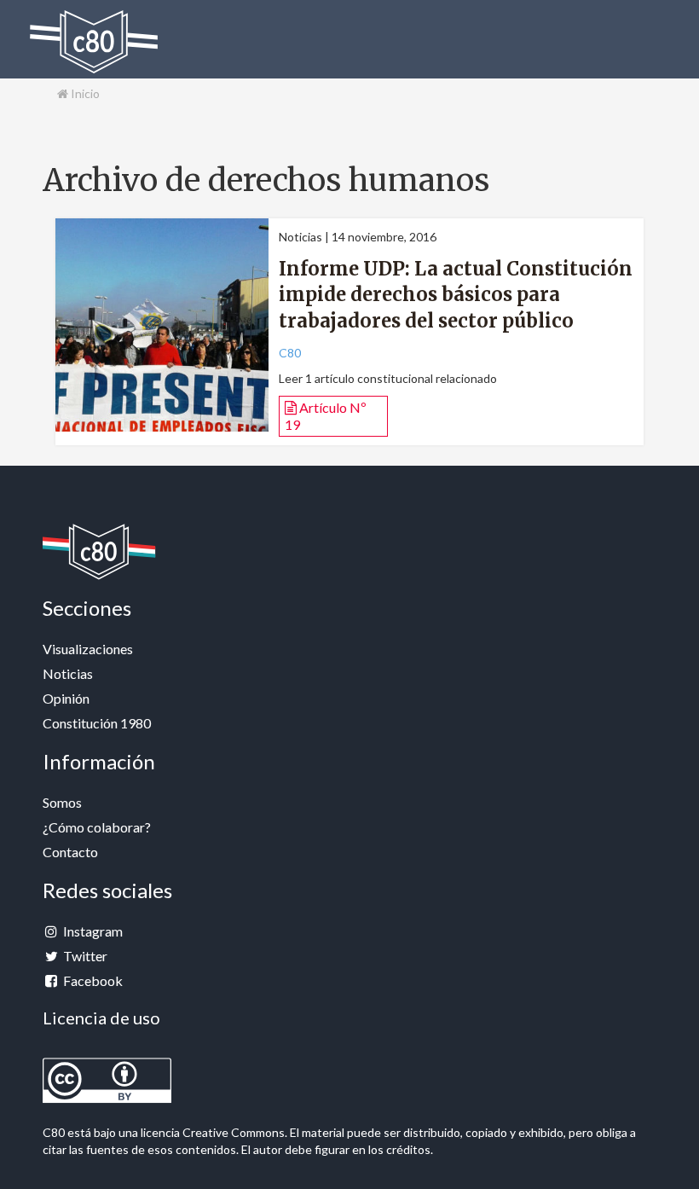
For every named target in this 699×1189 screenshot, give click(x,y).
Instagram (92, 931)
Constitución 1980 (97, 723)
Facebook (92, 980)
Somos (62, 802)
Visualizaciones (88, 649)
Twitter (84, 956)
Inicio (84, 93)
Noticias (68, 673)
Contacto (70, 852)
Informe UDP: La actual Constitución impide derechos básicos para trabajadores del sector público (456, 295)
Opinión (66, 698)
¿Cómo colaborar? (97, 827)
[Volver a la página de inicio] (94, 41)
